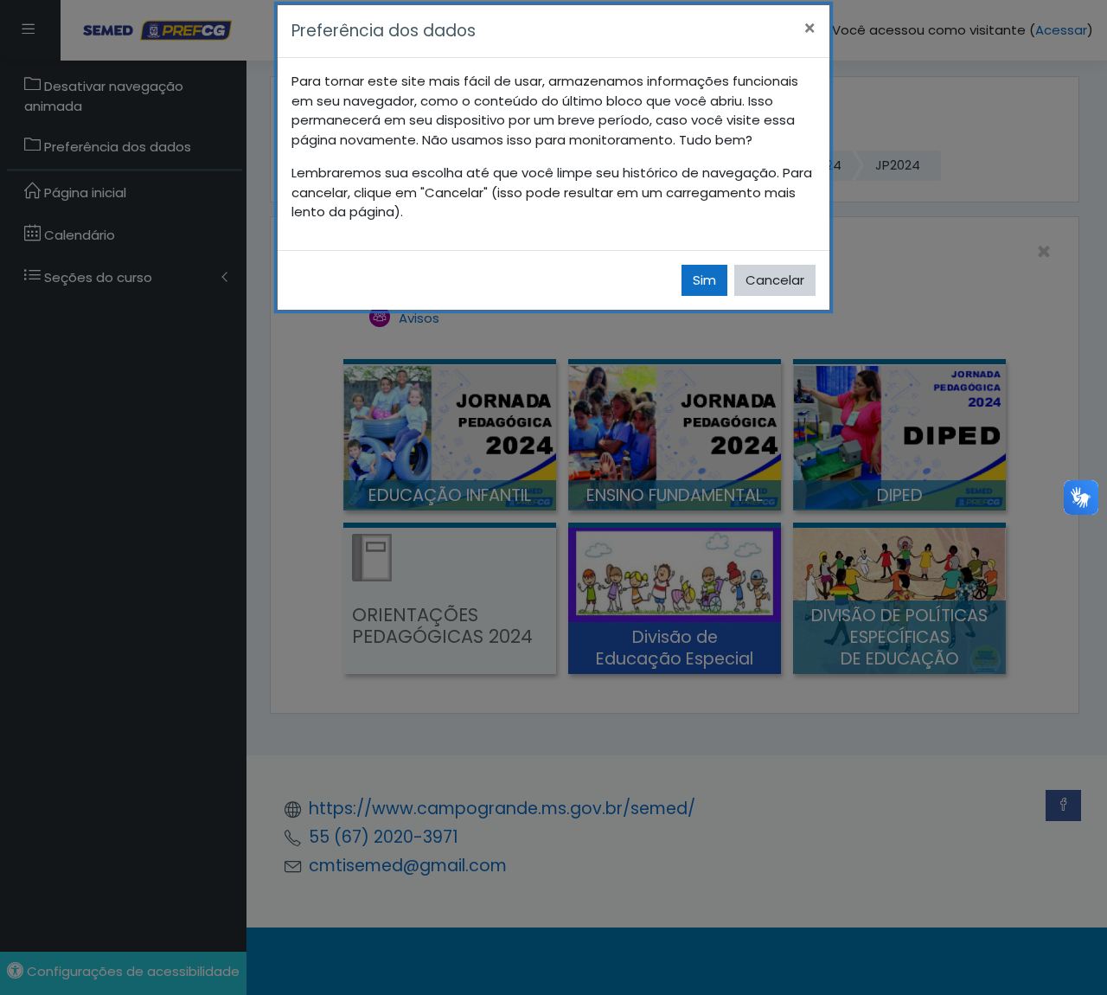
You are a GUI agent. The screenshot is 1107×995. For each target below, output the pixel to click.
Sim (704, 280)
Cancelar (774, 280)
